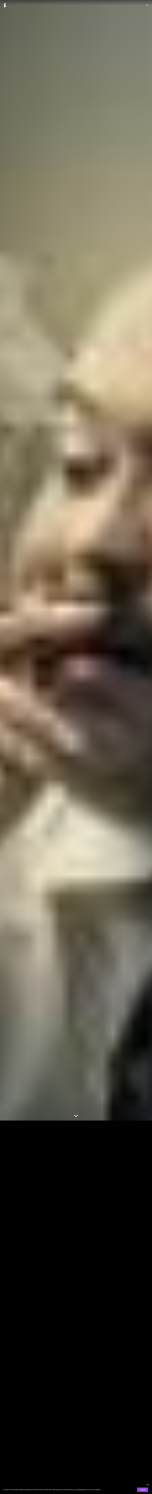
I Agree (142, 1490)
